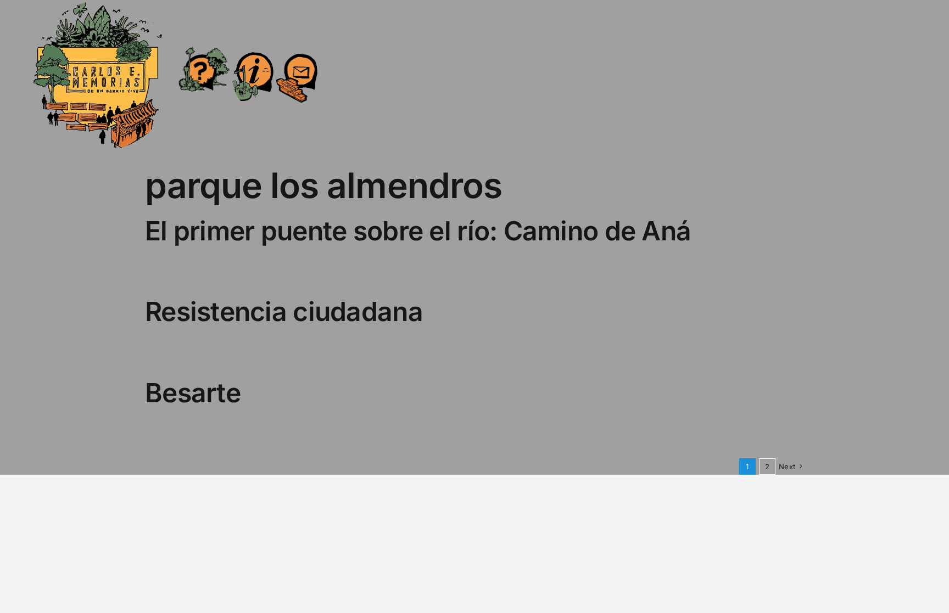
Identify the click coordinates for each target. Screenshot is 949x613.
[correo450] (297, 47)
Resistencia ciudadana (284, 311)
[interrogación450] (203, 48)
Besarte (193, 392)
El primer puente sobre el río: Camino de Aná (418, 231)
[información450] (253, 45)
